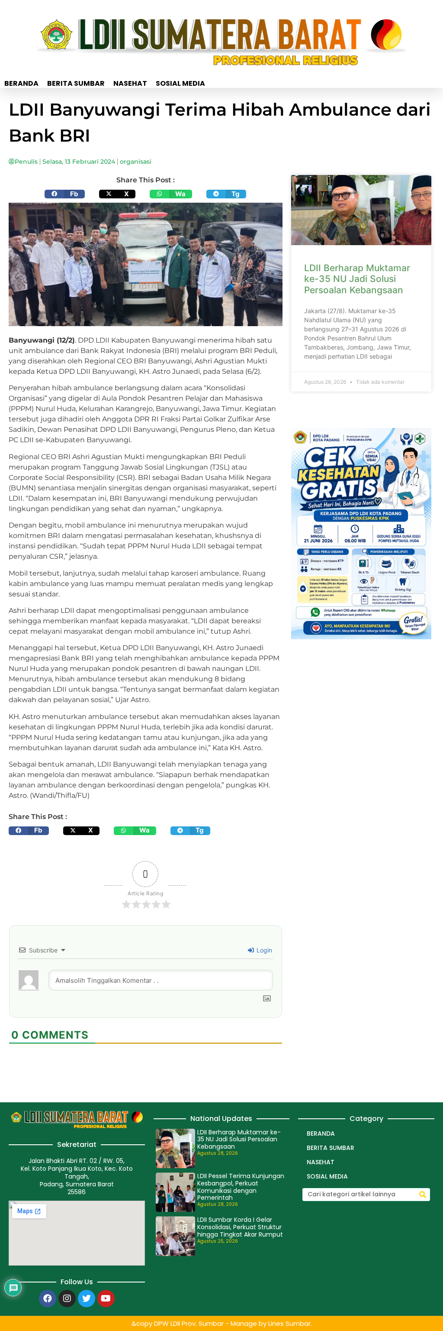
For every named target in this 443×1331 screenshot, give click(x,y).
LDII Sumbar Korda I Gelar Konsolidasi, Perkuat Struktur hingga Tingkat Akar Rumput (240, 1227)
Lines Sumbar (289, 1323)
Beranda (21, 83)
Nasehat (130, 83)
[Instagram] (67, 1298)
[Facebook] (47, 1298)
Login (263, 950)
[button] (65, 194)
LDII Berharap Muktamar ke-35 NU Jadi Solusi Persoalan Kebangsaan (357, 278)
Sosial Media (180, 83)
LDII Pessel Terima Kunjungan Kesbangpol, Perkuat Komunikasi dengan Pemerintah (240, 1187)
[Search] (422, 1194)
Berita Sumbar (76, 83)
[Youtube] (106, 1298)
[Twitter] (86, 1298)
